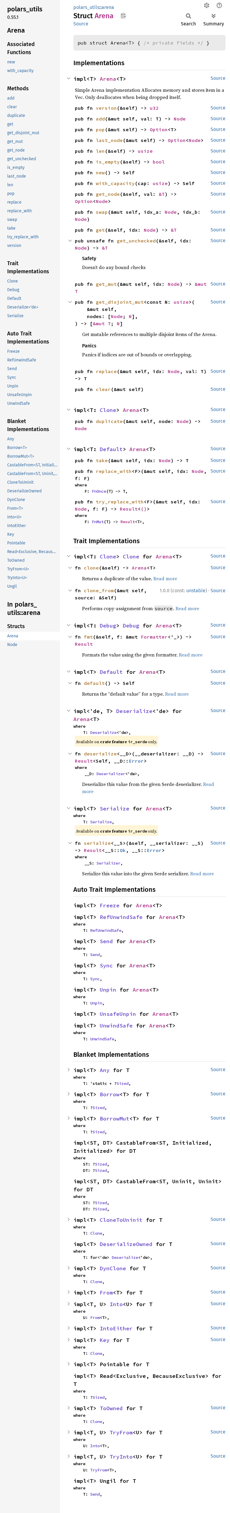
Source (80, 24)
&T (162, 194)
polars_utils (86, 7)
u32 (154, 108)
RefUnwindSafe (121, 917)
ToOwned (111, 1408)
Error (136, 761)
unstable (195, 590)
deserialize (100, 754)
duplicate (109, 421)
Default (111, 449)
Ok (123, 850)
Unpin (108, 989)
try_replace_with (120, 502)
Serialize (114, 808)
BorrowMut (114, 1118)
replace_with (114, 471)
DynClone (113, 1268)
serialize (97, 843)
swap (102, 212)
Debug (108, 625)
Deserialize (134, 711)
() (144, 509)
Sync (106, 965)
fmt (88, 637)
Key (105, 1340)
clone (91, 568)
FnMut (98, 521)
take (102, 460)
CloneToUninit (121, 1219)
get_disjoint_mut (120, 302)
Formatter (154, 637)
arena (108, 7)
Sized (122, 1083)
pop (100, 129)
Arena (108, 78)
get (100, 230)
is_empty (108, 162)
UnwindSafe (116, 1025)
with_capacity (115, 183)
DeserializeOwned (126, 1244)
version (106, 108)
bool (159, 162)
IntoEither (116, 1328)
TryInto (121, 1456)
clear (103, 389)
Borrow (109, 1094)
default (94, 683)
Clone (108, 410)
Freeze (109, 905)
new (100, 172)
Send (106, 941)
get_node (108, 194)
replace (106, 371)
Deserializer (110, 773)
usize (145, 151)
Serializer (108, 863)
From (106, 1292)
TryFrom (121, 1432)
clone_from (99, 590)
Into (116, 1304)
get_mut (106, 284)
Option (159, 129)
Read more (165, 578)
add (100, 119)
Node (180, 119)
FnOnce (99, 491)
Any (105, 1070)
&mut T (102, 323)
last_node (109, 140)
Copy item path (123, 15)
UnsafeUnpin (118, 1013)
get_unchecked (136, 241)
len (100, 151)
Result (129, 509)
